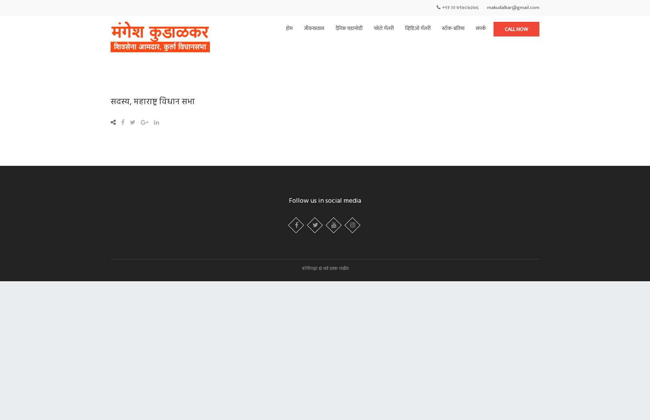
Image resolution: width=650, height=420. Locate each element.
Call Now (516, 29)
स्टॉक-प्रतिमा (453, 28)
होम (289, 28)
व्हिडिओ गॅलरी (418, 28)
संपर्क (481, 28)
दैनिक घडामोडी (349, 28)
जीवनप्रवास (314, 28)
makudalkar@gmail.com (513, 7)
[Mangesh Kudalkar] (160, 38)
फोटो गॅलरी (384, 28)
